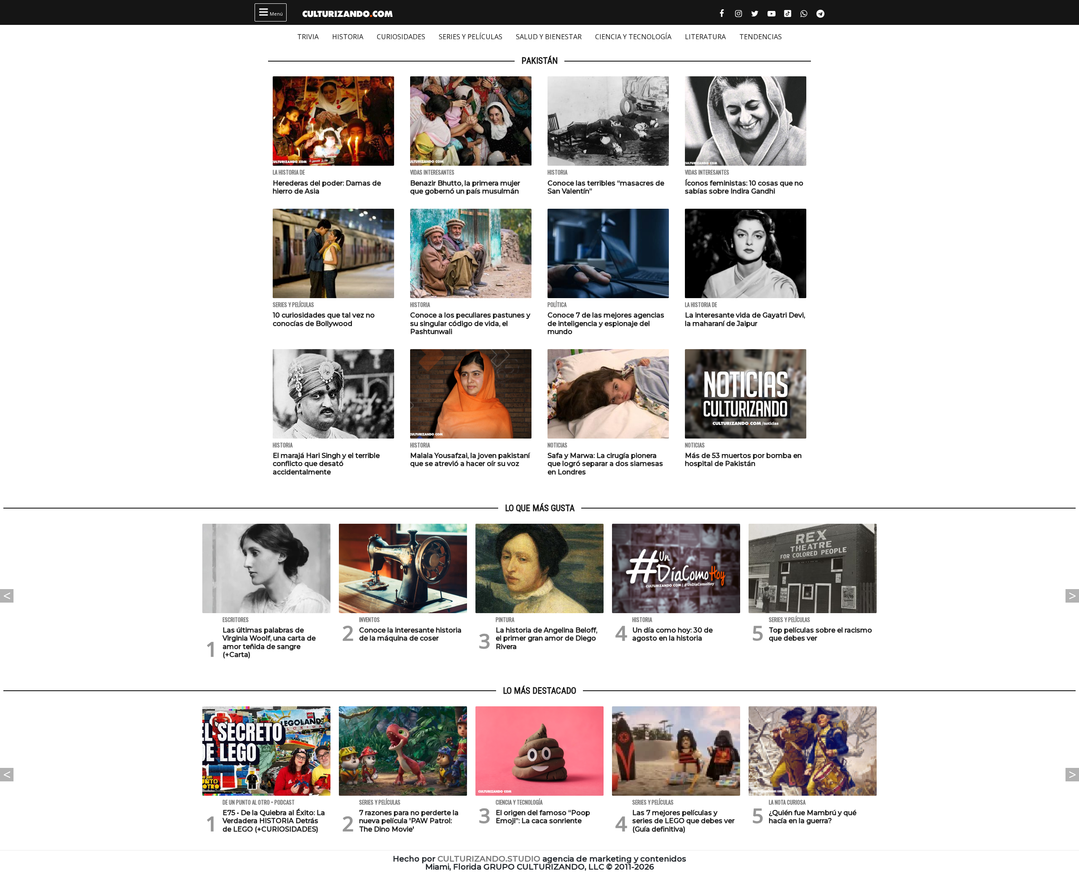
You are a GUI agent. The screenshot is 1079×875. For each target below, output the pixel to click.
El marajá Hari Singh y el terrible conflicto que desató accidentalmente (326, 464)
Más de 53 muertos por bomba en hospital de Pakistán (743, 460)
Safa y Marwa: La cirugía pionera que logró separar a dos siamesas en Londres (605, 464)
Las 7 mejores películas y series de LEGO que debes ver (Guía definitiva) (683, 821)
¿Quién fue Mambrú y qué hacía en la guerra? (812, 817)
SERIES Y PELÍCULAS (470, 36)
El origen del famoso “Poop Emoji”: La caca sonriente (543, 817)
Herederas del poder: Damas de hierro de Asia (327, 187)
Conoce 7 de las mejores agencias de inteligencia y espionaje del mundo (606, 323)
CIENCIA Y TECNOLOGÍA (633, 36)
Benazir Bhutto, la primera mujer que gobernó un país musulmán (465, 187)
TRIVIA (308, 36)
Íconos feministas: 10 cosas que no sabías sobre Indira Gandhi (744, 187)
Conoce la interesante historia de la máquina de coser (410, 634)
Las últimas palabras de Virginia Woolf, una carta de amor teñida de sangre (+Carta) (269, 642)
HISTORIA (347, 36)
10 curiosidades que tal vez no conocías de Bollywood (324, 319)
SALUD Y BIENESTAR (549, 36)
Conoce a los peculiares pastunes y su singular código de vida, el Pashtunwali (470, 323)
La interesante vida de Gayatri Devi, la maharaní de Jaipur (745, 319)
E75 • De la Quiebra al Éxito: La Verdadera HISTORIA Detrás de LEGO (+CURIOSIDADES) (274, 821)
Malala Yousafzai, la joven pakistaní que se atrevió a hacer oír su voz (470, 460)
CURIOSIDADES (401, 36)
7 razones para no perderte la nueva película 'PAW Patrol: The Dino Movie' (409, 821)
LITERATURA (705, 36)
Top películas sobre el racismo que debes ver (820, 634)
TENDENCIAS (760, 36)
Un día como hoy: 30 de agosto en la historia (672, 634)
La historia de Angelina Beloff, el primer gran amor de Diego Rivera (546, 638)
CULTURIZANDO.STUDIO (489, 859)
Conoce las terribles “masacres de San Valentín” (606, 187)
